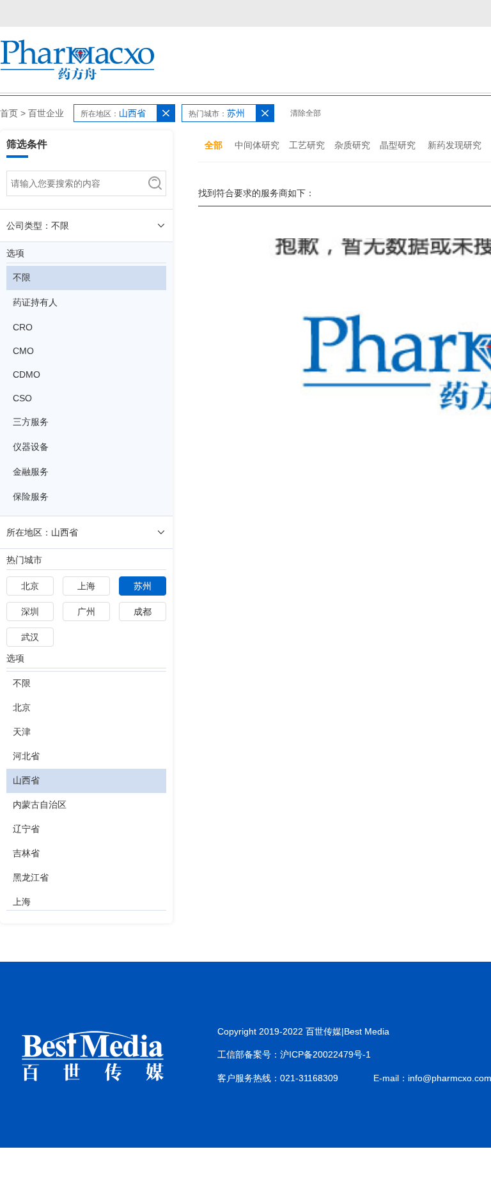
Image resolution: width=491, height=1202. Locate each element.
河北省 (26, 756)
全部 (213, 145)
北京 (30, 586)
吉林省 (26, 853)
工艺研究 (307, 145)
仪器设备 (31, 447)
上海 (86, 586)
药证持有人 (35, 302)
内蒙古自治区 (39, 804)
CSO (22, 398)
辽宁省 (26, 829)
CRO (23, 327)
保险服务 (31, 496)
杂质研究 (352, 145)
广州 (86, 611)
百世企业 (46, 113)
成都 (143, 611)
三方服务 (31, 422)
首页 (9, 113)
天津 (22, 732)
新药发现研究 (454, 145)
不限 (22, 277)
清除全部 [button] (305, 113)
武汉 (30, 637)
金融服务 (31, 471)
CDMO (26, 374)
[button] (166, 113)
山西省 (26, 780)
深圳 (30, 611)
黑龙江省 (31, 877)
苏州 (143, 586)
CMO (23, 351)
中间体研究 (257, 145)
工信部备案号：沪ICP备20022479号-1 (294, 1054)
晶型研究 (398, 145)
